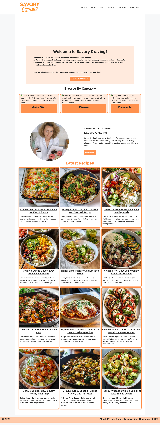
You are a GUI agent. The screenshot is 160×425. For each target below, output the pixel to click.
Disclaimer (145, 419)
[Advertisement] (80, 32)
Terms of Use (131, 419)
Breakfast (84, 7)
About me (111, 7)
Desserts (125, 107)
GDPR (155, 419)
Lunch (102, 7)
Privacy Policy (134, 7)
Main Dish (39, 107)
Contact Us (122, 7)
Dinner (93, 7)
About (102, 419)
